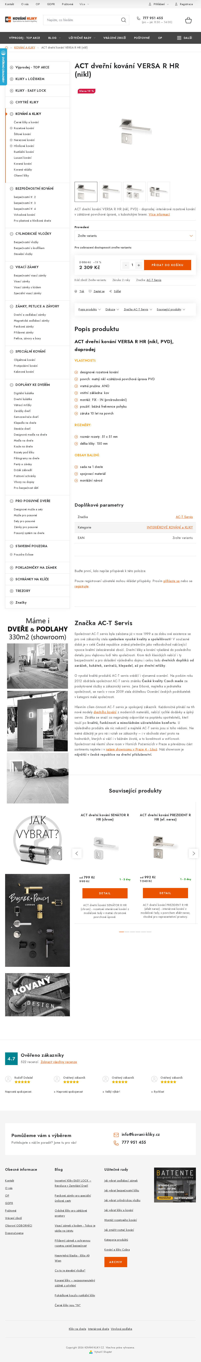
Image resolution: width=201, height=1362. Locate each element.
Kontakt (9, 4)
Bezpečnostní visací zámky (30, 275)
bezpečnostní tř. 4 (25, 209)
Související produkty (169, 309)
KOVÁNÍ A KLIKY (28, 114)
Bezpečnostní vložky (26, 242)
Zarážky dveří (22, 411)
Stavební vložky (23, 254)
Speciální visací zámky (27, 293)
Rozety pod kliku (24, 452)
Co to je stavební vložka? (70, 1270)
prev (77, 853)
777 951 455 (152, 18)
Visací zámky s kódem (27, 287)
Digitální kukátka (24, 393)
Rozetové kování (24, 128)
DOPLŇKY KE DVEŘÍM (33, 385)
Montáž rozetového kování (120, 1220)
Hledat (123, 20)
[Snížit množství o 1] (125, 265)
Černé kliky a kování (26, 122)
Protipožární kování (26, 366)
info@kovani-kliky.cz (141, 1134)
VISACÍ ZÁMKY (27, 267)
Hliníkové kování (24, 146)
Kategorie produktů (116, 1240)
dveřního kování (105, 712)
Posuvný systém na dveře (29, 533)
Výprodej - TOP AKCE (32, 67)
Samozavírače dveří (26, 417)
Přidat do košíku (168, 265)
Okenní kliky (21, 175)
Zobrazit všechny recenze (59, 1062)
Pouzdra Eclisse (23, 554)
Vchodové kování (24, 215)
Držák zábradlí (23, 470)
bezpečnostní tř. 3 (25, 203)
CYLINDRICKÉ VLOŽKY (33, 234)
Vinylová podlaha (121, 1329)
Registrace (186, 4)
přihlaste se (172, 581)
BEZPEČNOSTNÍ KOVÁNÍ (35, 188)
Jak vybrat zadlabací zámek (121, 1181)
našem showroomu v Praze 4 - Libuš (131, 749)
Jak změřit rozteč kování (119, 1230)
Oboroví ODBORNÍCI (18, 1226)
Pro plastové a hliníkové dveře (32, 221)
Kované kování (23, 164)
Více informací (159, 214)
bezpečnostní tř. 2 (25, 197)
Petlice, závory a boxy (27, 338)
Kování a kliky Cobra (117, 1250)
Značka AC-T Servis (136, 309)
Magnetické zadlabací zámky (31, 321)
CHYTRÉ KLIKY (27, 102)
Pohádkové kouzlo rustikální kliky (75, 1295)
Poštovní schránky (25, 476)
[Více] (184, 38)
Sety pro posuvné (24, 521)
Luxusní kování (22, 158)
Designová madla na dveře (30, 435)
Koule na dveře (23, 446)
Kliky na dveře (77, 1329)
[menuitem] (24, 38)
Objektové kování (24, 360)
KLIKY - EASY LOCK (31, 90)
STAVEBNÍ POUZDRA (31, 546)
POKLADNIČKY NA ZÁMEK (36, 567)
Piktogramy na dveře (26, 458)
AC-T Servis (154, 280)
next (193, 853)
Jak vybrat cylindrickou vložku (122, 1200)
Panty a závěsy (23, 464)
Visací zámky (22, 281)
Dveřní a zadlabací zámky (30, 315)
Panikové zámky (24, 327)
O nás (25, 4)
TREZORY (23, 591)
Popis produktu (88, 309)
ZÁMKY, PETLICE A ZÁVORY (37, 306)
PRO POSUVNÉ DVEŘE (33, 501)
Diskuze (110, 309)
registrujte (82, 586)
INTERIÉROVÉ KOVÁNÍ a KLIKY (170, 527)
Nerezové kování (24, 140)
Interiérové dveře (98, 1329)
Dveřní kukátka (23, 399)
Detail (105, 893)
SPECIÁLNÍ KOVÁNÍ (30, 351)
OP (38, 4)
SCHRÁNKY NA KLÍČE (32, 579)
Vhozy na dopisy (24, 482)
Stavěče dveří (22, 429)
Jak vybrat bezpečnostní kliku (121, 1190)
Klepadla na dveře (25, 423)
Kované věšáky (23, 170)
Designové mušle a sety (28, 509)
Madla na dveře (23, 440)
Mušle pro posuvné (25, 515)
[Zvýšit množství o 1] (138, 265)
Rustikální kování (24, 152)
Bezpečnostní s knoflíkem (29, 248)
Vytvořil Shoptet (103, 1352)
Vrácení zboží (13, 1218)
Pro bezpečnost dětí (26, 488)
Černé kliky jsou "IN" (68, 1305)
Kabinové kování (24, 372)
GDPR (51, 4)
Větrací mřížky (22, 405)
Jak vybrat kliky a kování (118, 1210)
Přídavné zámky (23, 332)
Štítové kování (22, 134)
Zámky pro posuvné (26, 527)
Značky (21, 602)
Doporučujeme (14, 1233)
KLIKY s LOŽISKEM (30, 79)
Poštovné (67, 4)
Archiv (115, 1262)
